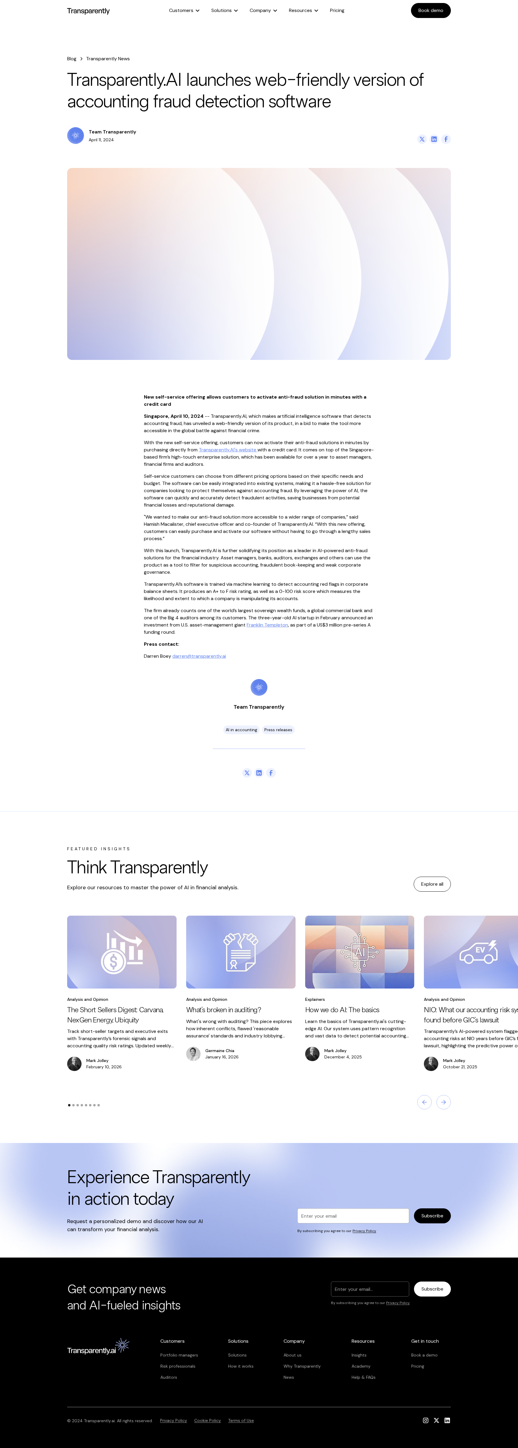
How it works (241, 1366)
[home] (88, 10)
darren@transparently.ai (199, 656)
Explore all (432, 884)
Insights (359, 1355)
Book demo (430, 10)
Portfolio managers (179, 1355)
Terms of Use (241, 1420)
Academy (361, 1366)
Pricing (337, 10)
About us (293, 1355)
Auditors (168, 1377)
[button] (184, 10)
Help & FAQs (364, 1377)
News (289, 1377)
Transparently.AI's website (228, 450)
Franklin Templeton (267, 625)
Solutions (237, 1355)
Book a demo (424, 1355)
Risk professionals (177, 1366)
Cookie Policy (207, 1420)
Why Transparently (302, 1366)
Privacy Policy (173, 1420)
